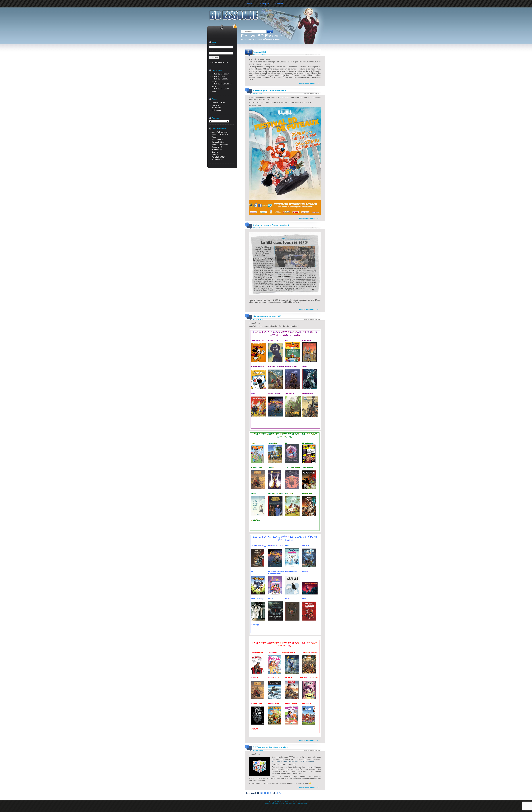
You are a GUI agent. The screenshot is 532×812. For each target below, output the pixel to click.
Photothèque (216, 108)
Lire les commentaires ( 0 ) (309, 218)
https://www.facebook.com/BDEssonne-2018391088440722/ (294, 761)
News (214, 91)
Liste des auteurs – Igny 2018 (267, 316)
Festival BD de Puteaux (220, 89)
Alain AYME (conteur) (219, 132)
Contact (279, 3)
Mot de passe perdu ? (220, 62)
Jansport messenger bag (280, 803)
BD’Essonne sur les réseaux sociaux (270, 747)
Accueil (250, 3)
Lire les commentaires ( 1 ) (309, 83)
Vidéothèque (216, 110)
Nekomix (215, 152)
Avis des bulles (217, 140)
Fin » (280, 793)
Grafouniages (217, 149)
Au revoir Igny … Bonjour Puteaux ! (270, 90)
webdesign (300, 803)
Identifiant (212, 45)
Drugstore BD (217, 147)
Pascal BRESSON (218, 157)
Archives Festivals (218, 103)
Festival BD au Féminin (220, 74)
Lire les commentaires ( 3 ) (309, 740)
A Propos (264, 3)
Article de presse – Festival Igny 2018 (271, 225)
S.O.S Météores (217, 159)
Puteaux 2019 (259, 52)
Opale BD (215, 154)
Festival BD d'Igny (218, 76)
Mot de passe (213, 51)
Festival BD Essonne (261, 35)
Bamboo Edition (218, 142)
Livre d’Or (215, 105)
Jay (306, 803)
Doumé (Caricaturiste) (220, 145)
